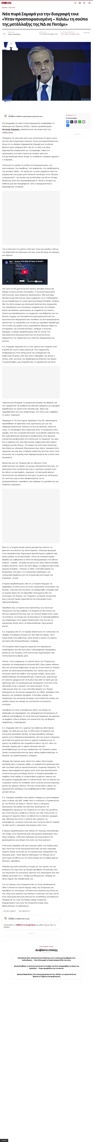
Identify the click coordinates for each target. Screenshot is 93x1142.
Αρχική (4, 7)
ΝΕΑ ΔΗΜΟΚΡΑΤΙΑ (24, 911)
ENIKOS (6, 3)
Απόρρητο (4, 1140)
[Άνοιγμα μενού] (90, 3)
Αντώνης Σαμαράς (10, 129)
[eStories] (84, 3)
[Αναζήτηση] (75, 3)
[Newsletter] (80, 3)
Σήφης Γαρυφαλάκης (14, 34)
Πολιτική (12, 7)
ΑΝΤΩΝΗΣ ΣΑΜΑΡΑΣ (9, 911)
